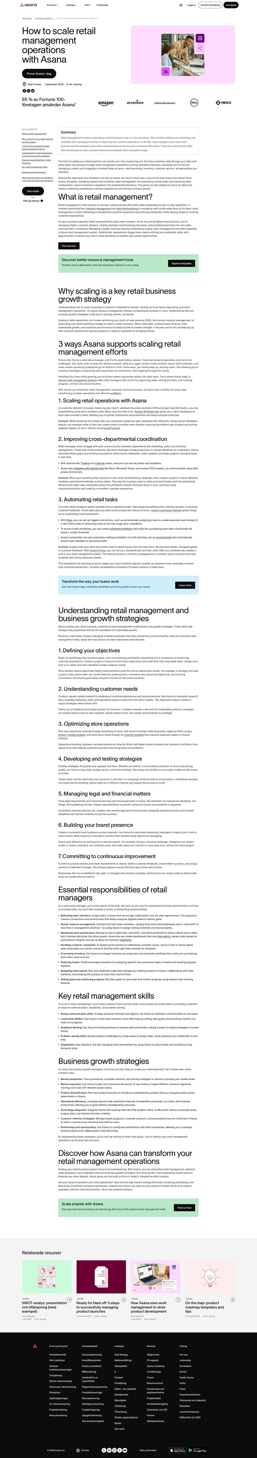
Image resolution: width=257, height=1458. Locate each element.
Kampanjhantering (92, 1354)
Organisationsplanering (94, 1386)
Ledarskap (185, 1360)
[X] (104, 1450)
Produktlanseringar (92, 1392)
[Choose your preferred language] (181, 5)
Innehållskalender (91, 1360)
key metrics (164, 936)
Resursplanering (90, 1398)
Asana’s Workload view (147, 411)
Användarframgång (157, 1404)
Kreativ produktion (92, 1366)
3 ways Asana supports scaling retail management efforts (36, 147)
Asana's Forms (98, 550)
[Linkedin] (109, 1450)
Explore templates (181, 263)
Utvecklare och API (157, 1409)
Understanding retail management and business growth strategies (37, 154)
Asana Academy (156, 1366)
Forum (150, 1377)
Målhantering (89, 1371)
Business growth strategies (34, 172)
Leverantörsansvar (189, 1411)
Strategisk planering (93, 1404)
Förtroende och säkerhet (193, 1400)
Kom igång (231, 5)
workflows (115, 393)
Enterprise (54, 1392)
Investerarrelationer (190, 1394)
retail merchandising (127, 208)
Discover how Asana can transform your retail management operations (37, 179)
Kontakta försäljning (210, 5)
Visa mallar (33, 191)
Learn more (185, 585)
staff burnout (113, 428)
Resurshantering (58, 1415)
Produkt (119, 1377)
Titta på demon (31, 201)
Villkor (142, 1450)
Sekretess (185, 1406)
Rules (69, 520)
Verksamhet (121, 1366)
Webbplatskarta (155, 1421)
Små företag (121, 1354)
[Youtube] (124, 1450)
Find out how (69, 246)
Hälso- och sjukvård (125, 1389)
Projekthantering (58, 1409)
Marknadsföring (123, 1360)
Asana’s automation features (166, 510)
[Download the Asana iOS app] (178, 1450)
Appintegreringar (58, 1398)
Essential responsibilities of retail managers (36, 161)
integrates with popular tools (89, 468)
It (115, 1371)
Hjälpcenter (153, 1354)
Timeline (85, 463)
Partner (151, 1415)
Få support (153, 1360)
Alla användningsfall (93, 1421)
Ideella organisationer (126, 1417)
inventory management (98, 208)
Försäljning (120, 1383)
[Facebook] (119, 1450)
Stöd (87, 5)
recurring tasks (164, 537)
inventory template (134, 734)
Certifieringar (154, 1371)
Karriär (183, 1371)
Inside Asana (186, 1377)
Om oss (184, 1354)
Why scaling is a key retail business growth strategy (37, 140)
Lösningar (70, 5)
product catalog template (71, 734)
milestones (125, 940)
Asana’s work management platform (77, 380)
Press (182, 1389)
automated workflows (120, 528)
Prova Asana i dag (39, 73)
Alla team (120, 1428)
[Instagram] (114, 1450)
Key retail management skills (34, 167)
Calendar (100, 463)
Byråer (118, 1423)
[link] (27, 19)
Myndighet (120, 1400)
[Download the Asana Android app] (197, 1450)
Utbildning (120, 1406)
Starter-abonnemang (60, 1381)
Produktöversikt (57, 1354)
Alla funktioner (57, 1360)
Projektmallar (154, 1398)
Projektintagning (91, 1409)
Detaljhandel (121, 1394)
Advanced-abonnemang (62, 1386)
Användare (185, 1366)
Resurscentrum (155, 1383)
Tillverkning (121, 1411)
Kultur (183, 1383)
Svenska (85, 1450)
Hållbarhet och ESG (190, 1417)
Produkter (52, 5)
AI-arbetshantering (59, 1404)
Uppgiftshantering (92, 1415)
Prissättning (102, 5)
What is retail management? (34, 134)
